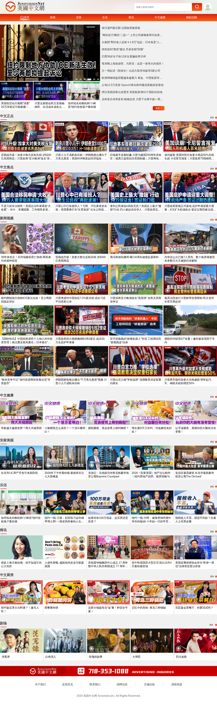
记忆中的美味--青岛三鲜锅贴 (149, 607)
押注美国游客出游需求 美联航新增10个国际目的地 (132, 92)
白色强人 (50, 656)
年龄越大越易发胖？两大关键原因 (21, 428)
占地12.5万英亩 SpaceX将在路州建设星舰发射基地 (132, 85)
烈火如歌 (181, 656)
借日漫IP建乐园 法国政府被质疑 (121, 27)
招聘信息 (122, 684)
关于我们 (40, 684)
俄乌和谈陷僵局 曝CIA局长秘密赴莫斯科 (134, 257)
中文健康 (160, 17)
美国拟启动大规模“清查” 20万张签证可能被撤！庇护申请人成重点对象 (16, 107)
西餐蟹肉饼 (51, 607)
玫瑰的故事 (95, 656)
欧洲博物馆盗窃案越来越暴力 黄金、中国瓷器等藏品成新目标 (133, 77)
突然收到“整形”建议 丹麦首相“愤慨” (123, 49)
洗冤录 (6, 656)
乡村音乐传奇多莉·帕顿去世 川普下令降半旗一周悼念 (133, 99)
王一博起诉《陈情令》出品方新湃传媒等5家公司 (131, 70)
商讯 (131, 17)
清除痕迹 (176, 684)
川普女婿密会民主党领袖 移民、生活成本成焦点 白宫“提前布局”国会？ (50, 107)
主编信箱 (149, 684)
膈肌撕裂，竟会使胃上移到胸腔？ (108, 428)
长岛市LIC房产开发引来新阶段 (19, 472)
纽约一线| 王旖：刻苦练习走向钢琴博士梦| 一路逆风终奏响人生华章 (64, 521)
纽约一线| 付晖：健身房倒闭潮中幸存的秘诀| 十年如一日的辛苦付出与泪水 (151, 521)
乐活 (105, 17)
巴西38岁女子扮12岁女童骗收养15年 (124, 56)
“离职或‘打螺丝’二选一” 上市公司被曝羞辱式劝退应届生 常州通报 (133, 35)
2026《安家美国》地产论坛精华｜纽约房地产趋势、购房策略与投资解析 (152, 476)
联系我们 (95, 684)
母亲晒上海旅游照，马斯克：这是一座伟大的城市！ (133, 63)
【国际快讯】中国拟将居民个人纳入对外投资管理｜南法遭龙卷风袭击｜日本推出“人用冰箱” (27, 342)
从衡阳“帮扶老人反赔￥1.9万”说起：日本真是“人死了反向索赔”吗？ (133, 42)
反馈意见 (67, 684)
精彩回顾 (191, 17)
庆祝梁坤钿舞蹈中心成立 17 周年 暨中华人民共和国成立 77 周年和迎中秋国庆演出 (108, 566)
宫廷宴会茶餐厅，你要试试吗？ (194, 607)
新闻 (52, 17)
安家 (79, 17)
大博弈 (136, 656)
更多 (158, 108)
